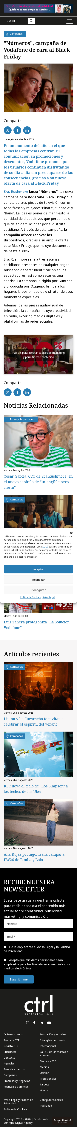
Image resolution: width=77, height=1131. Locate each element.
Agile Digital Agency (21, 1122)
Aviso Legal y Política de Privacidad (18, 1101)
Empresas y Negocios (17, 1081)
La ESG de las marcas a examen (54, 1053)
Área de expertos (14, 1069)
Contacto (9, 1057)
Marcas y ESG (48, 1061)
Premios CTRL (12, 1040)
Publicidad (46, 1105)
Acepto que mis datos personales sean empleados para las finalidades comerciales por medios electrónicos (37, 964)
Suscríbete (10, 1052)
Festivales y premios (16, 1086)
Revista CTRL (12, 1046)
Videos (44, 1090)
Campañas (10, 1075)
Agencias (9, 1063)
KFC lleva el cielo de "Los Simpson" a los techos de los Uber (36, 788)
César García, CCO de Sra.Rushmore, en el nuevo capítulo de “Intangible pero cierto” (38, 482)
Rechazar (38, 579)
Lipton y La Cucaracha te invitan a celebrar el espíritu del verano (34, 721)
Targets (44, 1084)
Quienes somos (13, 1034)
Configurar (38, 590)
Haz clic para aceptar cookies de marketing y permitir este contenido (38, 355)
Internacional (48, 1046)
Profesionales (48, 1078)
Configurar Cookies (51, 1100)
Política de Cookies (30, 597)
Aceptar (38, 569)
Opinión (44, 1073)
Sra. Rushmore (16, 191)
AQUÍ (45, 546)
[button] (71, 533)
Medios (44, 1067)
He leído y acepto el (37, 949)
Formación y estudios (53, 1034)
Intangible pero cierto (53, 1040)
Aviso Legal (49, 597)
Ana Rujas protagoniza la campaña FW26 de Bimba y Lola (34, 857)
